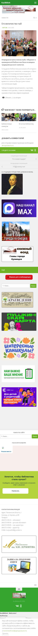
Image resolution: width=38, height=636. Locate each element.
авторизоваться (7, 145)
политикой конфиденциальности (15, 631)
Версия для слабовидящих (20, 277)
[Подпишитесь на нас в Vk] (32, 150)
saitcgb (4, 28)
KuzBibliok (5, 2)
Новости (5, 18)
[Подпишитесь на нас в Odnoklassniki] (35, 150)
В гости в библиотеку (26, 124)
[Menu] (35, 2)
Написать (15, 491)
